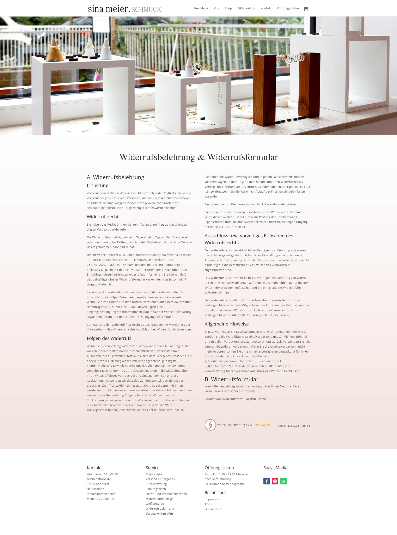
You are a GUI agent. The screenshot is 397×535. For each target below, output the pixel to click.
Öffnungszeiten (288, 8)
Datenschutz (213, 509)
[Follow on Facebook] (266, 481)
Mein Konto (154, 474)
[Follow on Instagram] (275, 481)
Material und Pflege (159, 499)
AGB (207, 504)
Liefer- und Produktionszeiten (166, 494)
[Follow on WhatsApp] (283, 481)
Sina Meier (201, 8)
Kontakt (266, 8)
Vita (216, 8)
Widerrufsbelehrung (160, 508)
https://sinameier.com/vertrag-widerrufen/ (140, 297)
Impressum (212, 499)
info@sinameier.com (101, 494)
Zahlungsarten (156, 489)
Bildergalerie (246, 8)
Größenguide (155, 503)
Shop (228, 8)
